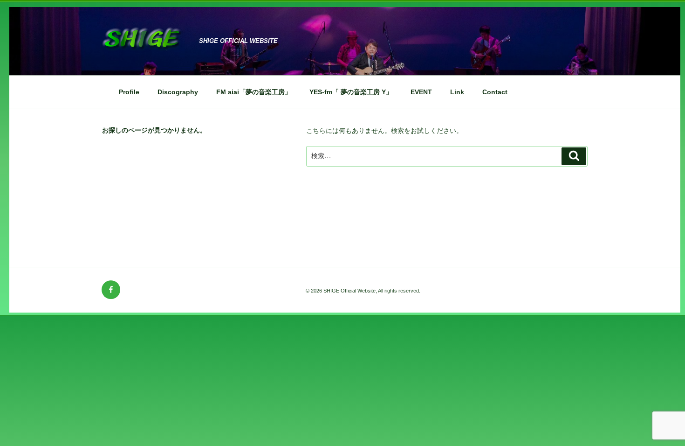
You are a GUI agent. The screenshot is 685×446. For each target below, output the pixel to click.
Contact (494, 92)
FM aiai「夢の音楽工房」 (253, 92)
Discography (178, 92)
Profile (129, 92)
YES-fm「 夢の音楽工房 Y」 (350, 92)
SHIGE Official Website (238, 40)
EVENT (421, 92)
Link (457, 92)
